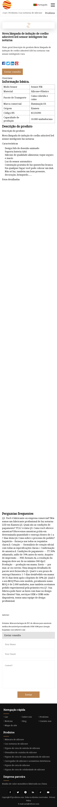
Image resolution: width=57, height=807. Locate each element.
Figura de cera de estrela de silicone (22, 748)
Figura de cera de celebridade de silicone (25, 769)
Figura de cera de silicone (17, 765)
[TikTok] (40, 792)
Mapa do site (11, 725)
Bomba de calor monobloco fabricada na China (24, 783)
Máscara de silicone (14, 739)
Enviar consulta (12, 71)
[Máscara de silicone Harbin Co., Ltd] (10, 5)
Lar (5, 12)
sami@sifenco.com (31, 804)
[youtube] (48, 792)
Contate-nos (45, 721)
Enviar (28, 694)
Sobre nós (27, 716)
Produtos (13, 12)
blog (24, 721)
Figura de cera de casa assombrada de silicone (27, 756)
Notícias (9, 721)
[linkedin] (33, 792)
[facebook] (10, 792)
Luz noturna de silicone (30, 12)
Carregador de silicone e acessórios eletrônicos (27, 761)
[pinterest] (25, 792)
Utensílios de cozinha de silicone (21, 752)
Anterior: (5, 615)
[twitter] (18, 792)
